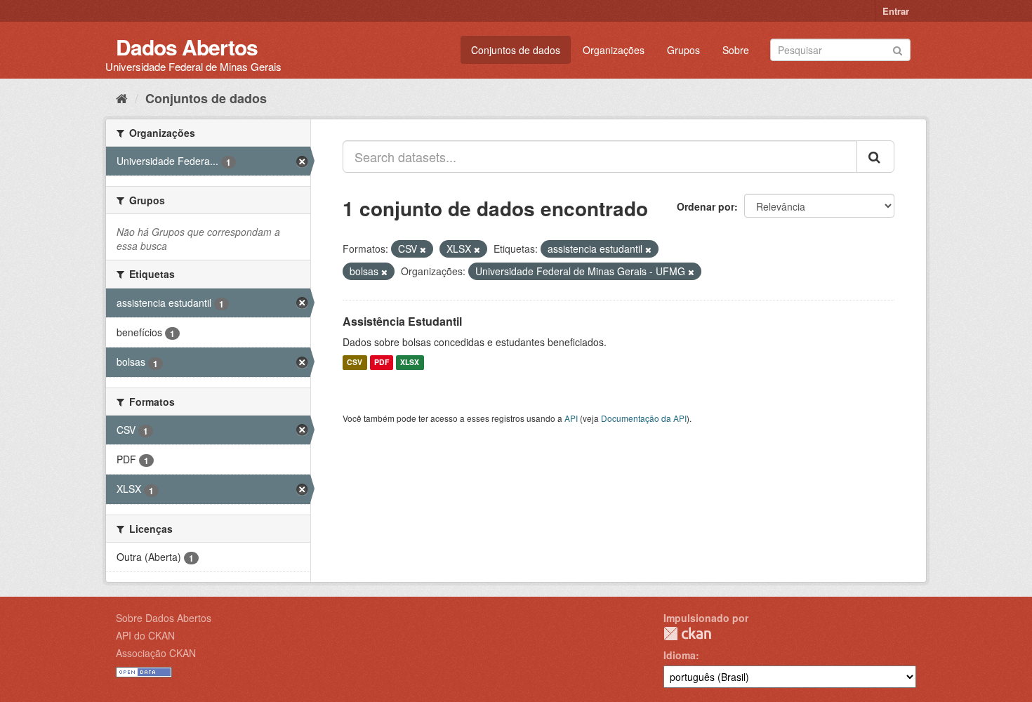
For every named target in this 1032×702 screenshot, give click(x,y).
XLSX (409, 362)
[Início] (122, 97)
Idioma (679, 655)
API (571, 418)
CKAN (687, 633)
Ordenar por (705, 206)
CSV (354, 362)
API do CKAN (145, 635)
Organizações (613, 50)
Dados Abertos (187, 47)
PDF (381, 362)
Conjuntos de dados (515, 50)
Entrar (895, 11)
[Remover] (423, 249)
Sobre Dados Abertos (163, 618)
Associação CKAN (156, 653)
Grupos (683, 50)
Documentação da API (644, 418)
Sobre (735, 50)
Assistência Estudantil (402, 321)
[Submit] (898, 49)
